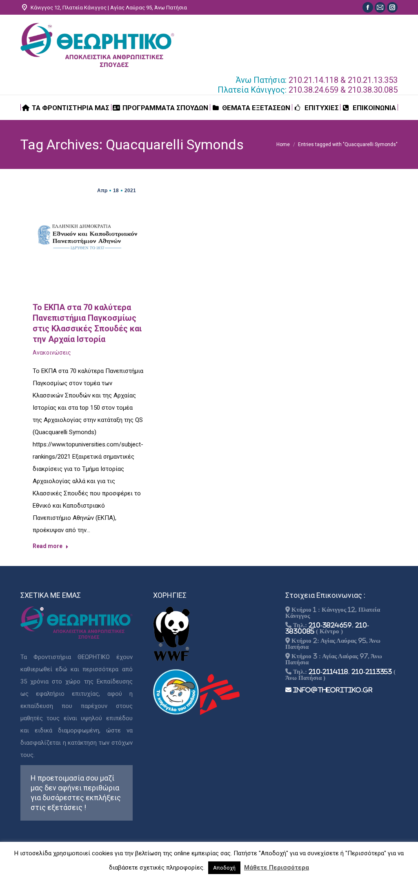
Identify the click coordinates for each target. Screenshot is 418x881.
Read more (47, 546)
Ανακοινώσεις (52, 352)
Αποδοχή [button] (224, 868)
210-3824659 (330, 625)
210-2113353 (371, 671)
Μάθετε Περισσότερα (276, 867)
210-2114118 (328, 671)
